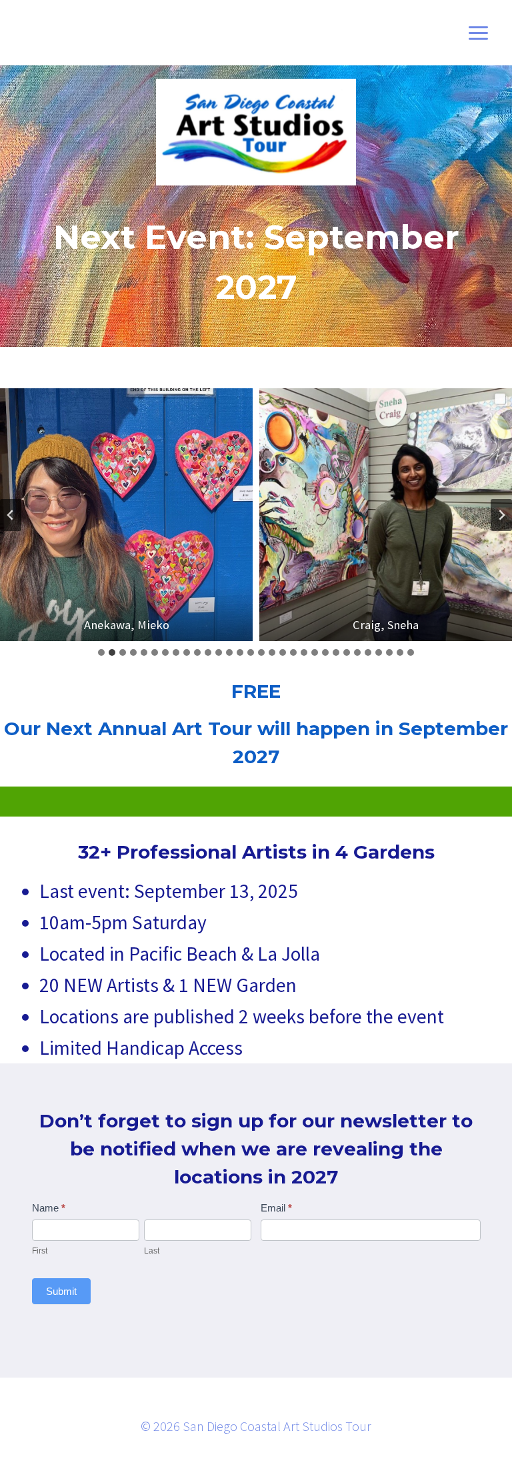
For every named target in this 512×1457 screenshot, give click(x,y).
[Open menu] (478, 32)
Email (276, 1207)
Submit (61, 1291)
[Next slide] (501, 515)
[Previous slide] (10, 515)
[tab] (101, 652)
